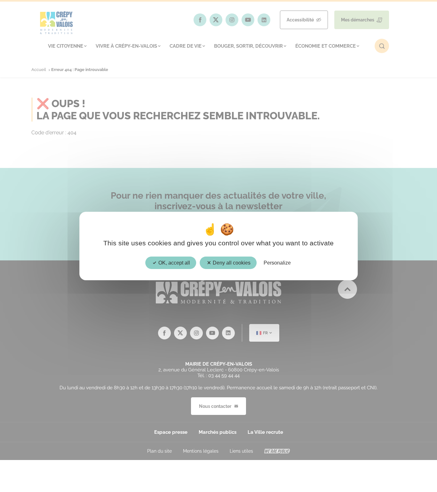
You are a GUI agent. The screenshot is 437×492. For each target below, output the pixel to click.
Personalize (277, 263)
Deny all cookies (230, 263)
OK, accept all (173, 263)
